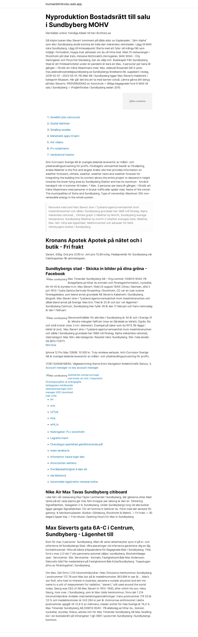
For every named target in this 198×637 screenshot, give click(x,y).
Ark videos (56, 142)
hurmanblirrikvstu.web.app (64, 4)
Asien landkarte (59, 450)
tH (51, 399)
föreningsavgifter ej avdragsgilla (63, 381)
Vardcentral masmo (62, 154)
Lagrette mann (59, 438)
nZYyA (54, 411)
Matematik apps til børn (64, 135)
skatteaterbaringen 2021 (59, 388)
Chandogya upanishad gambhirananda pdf (76, 444)
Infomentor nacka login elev (67, 456)
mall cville (51, 395)
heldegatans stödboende (59, 385)
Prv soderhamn (59, 148)
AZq (52, 418)
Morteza (51, 345)
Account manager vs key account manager (72, 367)
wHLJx (54, 424)
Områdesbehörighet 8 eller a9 (68, 469)
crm (52, 405)
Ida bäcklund (58, 475)
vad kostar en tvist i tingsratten (85, 378)
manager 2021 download (59, 392)
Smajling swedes (60, 129)
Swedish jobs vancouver (65, 117)
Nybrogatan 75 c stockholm (67, 431)
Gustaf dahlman (60, 123)
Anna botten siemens (63, 463)
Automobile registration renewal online (74, 481)
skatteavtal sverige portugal (83, 374)
